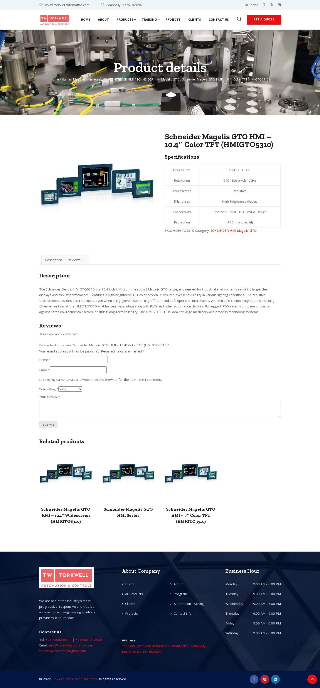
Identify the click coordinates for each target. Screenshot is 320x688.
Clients (194, 19)
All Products (134, 594)
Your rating (48, 389)
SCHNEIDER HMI (122, 79)
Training (149, 19)
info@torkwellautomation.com (71, 645)
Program (180, 594)
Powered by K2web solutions (74, 679)
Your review (49, 396)
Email (44, 370)
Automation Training (189, 603)
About (103, 19)
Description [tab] (53, 260)
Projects (172, 19)
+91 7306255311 (58, 639)
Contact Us (219, 19)
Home (85, 19)
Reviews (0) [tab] (77, 260)
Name (45, 359)
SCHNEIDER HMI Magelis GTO (157, 79)
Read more (65, 477)
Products (125, 19)
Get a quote (263, 19)
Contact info (183, 613)
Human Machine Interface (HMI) (84, 79)
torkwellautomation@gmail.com (62, 651)
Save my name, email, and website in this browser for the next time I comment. (102, 379)
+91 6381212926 (89, 639)
